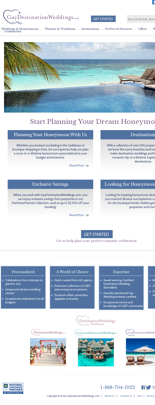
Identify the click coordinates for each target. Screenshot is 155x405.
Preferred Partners (118, 29)
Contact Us (126, 395)
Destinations (90, 29)
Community (12, 31)
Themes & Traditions (60, 29)
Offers (142, 29)
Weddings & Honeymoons (20, 29)
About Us (110, 395)
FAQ (139, 395)
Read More (76, 165)
